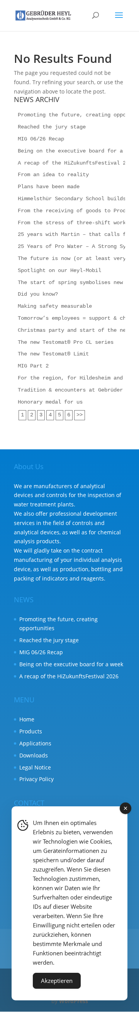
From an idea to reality (53, 175)
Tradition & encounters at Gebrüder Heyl (78, 390)
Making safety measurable (55, 306)
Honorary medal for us (50, 402)
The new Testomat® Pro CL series (66, 342)
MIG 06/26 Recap (41, 139)
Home (26, 719)
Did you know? (38, 294)
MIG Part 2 (33, 366)
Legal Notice (35, 767)
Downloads (33, 755)
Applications (35, 743)
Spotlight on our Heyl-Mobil (59, 270)
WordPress (73, 1001)
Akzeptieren (57, 980)
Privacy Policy (36, 779)
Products (30, 731)
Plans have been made (49, 187)
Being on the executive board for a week (78, 151)
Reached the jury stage (52, 127)
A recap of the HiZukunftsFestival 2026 (76, 163)
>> (79, 415)
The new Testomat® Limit (53, 354)
